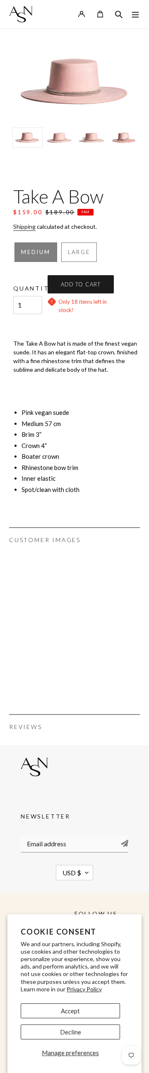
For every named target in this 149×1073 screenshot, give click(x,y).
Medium (35, 252)
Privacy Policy (84, 989)
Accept (70, 1011)
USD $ (71, 873)
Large (79, 252)
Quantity (27, 288)
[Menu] (135, 14)
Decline (70, 1032)
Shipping (24, 226)
